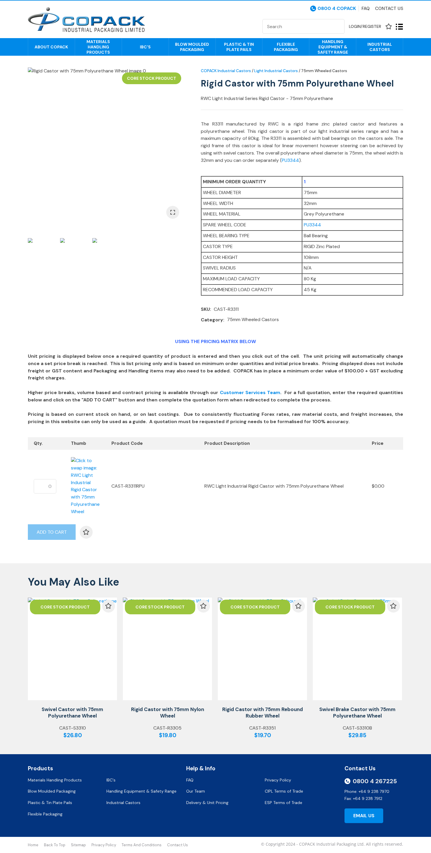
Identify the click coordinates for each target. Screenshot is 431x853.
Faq (366, 8)
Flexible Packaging (286, 47)
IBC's (145, 47)
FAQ (190, 780)
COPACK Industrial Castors (226, 70)
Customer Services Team (250, 392)
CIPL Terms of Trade (284, 791)
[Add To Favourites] (86, 532)
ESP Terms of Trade (283, 802)
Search (337, 26)
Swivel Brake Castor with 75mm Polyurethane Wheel (357, 712)
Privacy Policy (278, 780)
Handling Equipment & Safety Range (333, 47)
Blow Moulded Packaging (192, 47)
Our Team (196, 791)
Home (33, 844)
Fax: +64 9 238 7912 (363, 798)
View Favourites (388, 26)
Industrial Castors (379, 47)
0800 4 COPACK (337, 8)
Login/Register (365, 26)
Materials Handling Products (98, 47)
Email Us (363, 816)
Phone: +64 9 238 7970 (367, 791)
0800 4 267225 (375, 781)
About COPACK (51, 47)
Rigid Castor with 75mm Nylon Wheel (167, 712)
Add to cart (52, 532)
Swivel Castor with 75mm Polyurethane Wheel (72, 712)
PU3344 (290, 160)
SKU (205, 309)
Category (212, 320)
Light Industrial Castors (276, 70)
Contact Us (389, 8)
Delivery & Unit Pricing (207, 802)
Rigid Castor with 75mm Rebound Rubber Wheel (262, 712)
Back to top (54, 844)
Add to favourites (108, 606)
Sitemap (78, 844)
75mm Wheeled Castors (324, 70)
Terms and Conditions (142, 844)
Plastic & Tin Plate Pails (239, 47)
